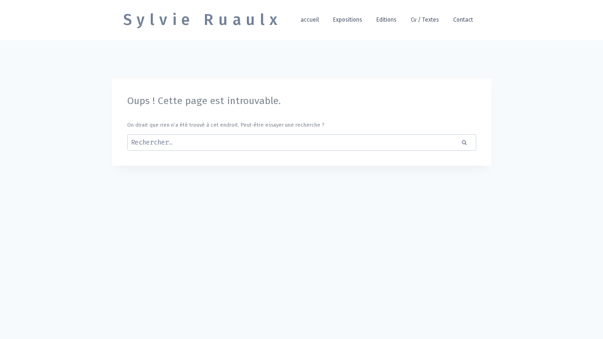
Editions (386, 19)
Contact (463, 19)
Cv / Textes (425, 19)
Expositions (347, 19)
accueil (310, 19)
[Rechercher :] (301, 143)
